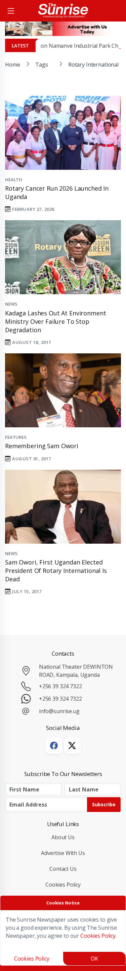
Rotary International (93, 64)
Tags (41, 64)
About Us (63, 837)
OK (94, 958)
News (11, 304)
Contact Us (63, 868)
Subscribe (104, 804)
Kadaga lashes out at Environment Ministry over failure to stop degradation (55, 321)
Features (16, 437)
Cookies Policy (63, 884)
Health (13, 180)
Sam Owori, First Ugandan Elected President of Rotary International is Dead (56, 570)
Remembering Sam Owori (41, 446)
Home (12, 64)
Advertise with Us (63, 853)
